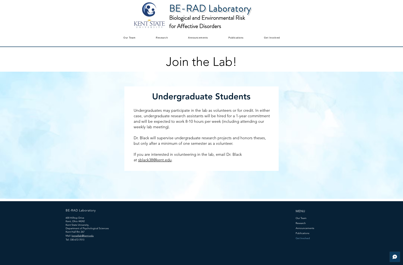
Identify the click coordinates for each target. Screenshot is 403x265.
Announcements (305, 228)
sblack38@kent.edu (155, 159)
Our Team (301, 218)
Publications (302, 233)
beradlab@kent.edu (83, 235)
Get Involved (303, 238)
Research (301, 223)
